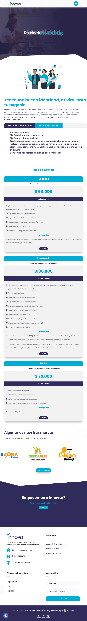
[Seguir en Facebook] (39, 616)
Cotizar (43, 248)
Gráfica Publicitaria (49, 125)
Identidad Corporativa (20, 125)
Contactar (43, 507)
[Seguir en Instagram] (48, 616)
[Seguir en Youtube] (43, 616)
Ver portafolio (43, 470)
